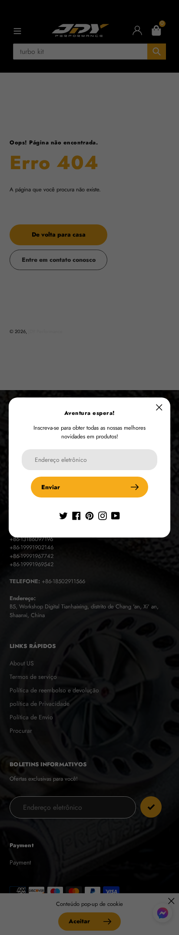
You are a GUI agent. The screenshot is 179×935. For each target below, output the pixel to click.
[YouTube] (115, 515)
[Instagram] (102, 515)
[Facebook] (76, 515)
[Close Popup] (159, 407)
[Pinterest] (89, 515)
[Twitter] (63, 515)
